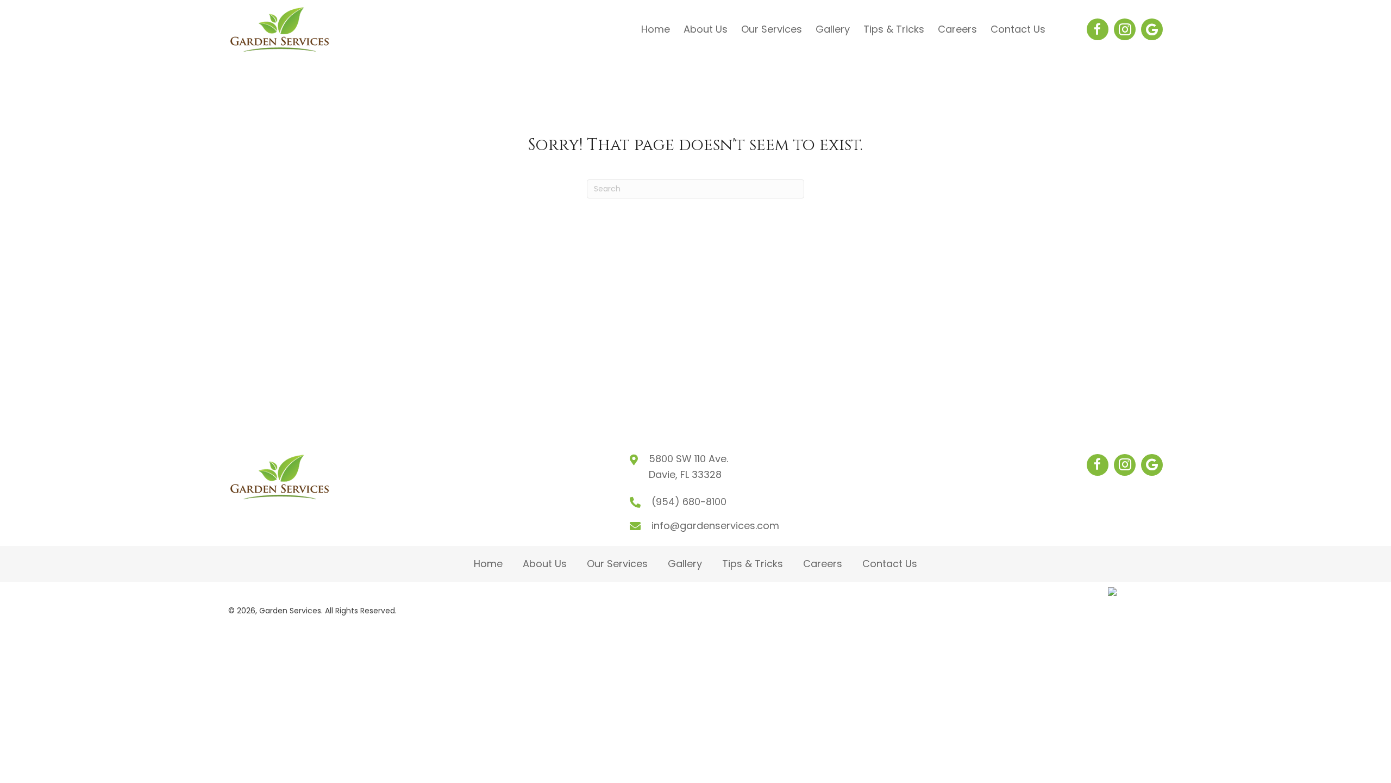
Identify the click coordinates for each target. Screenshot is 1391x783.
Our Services (617, 563)
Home (488, 563)
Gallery (685, 563)
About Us (545, 563)
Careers (822, 563)
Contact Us (889, 563)
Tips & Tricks (752, 563)
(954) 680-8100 (688, 501)
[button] (1097, 29)
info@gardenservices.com (715, 525)
